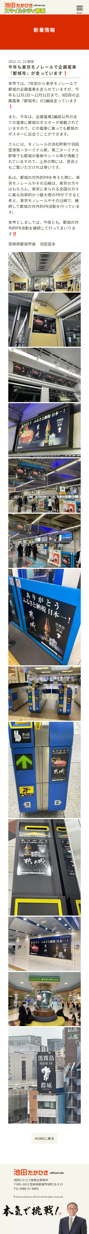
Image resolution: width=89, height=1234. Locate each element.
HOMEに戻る (44, 1138)
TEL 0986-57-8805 (26, 1188)
